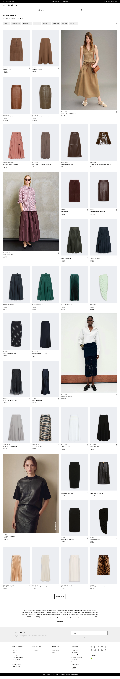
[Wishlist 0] (112, 5)
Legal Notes (74, 659)
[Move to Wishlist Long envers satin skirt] (58, 399)
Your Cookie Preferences (77, 655)
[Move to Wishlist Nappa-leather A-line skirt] (116, 492)
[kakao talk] (98, 650)
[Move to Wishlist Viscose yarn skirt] (87, 445)
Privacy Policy (83, 638)
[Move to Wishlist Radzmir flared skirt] (58, 68)
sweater (29, 616)
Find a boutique (55, 650)
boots (37, 616)
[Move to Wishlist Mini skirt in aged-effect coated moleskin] (116, 163)
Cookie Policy (74, 652)
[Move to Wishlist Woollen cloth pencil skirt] (116, 395)
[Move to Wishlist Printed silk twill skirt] (58, 445)
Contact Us (15, 650)
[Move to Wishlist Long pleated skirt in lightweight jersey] (58, 163)
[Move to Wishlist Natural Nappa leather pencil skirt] (29, 115)
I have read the (79, 638)
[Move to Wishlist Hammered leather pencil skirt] (116, 210)
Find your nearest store (111, 1)
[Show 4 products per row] (116, 23)
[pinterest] (91, 650)
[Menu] (3, 5)
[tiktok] (105, 647)
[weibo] (95, 650)
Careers (53, 652)
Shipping (14, 655)
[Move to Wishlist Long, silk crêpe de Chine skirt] (58, 352)
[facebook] (95, 647)
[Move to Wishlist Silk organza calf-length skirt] (29, 399)
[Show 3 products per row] (113, 23)
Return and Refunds (17, 657)
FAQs (13, 652)
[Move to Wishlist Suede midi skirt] (29, 68)
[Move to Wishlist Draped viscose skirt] (116, 304)
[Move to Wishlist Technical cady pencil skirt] (87, 538)
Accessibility (74, 662)
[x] (98, 647)
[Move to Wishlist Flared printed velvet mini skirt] (116, 585)
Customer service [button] (17, 2)
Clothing (13, 18)
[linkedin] (105, 650)
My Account (35, 650)
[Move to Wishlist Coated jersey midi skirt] (87, 163)
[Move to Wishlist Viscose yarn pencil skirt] (87, 492)
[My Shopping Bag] (116, 5)
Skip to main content (7, 1)
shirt (96, 616)
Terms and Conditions (76, 657)
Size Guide (15, 662)
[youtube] (102, 647)
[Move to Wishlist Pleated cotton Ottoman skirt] (116, 112)
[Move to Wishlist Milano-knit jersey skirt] (87, 585)
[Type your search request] (81, 10)
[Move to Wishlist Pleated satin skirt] (87, 304)
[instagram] (91, 647)
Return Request (16, 659)
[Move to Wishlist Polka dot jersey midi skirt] (29, 352)
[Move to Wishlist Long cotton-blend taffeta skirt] (29, 163)
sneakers (39, 618)
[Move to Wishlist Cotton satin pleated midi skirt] (29, 445)
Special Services (16, 664)
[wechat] (102, 650)
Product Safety (16, 666)
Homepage (5, 18)
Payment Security (75, 664)
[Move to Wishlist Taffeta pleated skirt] (58, 253)
